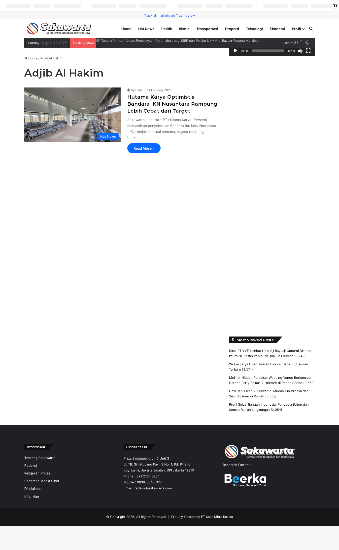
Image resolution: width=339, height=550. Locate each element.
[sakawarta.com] (59, 28)
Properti (232, 29)
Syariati (136, 90)
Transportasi (207, 29)
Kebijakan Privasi (37, 473)
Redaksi (30, 465)
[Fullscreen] (308, 50)
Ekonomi (277, 29)
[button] (237, 95)
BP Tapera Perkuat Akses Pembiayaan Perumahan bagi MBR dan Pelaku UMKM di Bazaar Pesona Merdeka (177, 40)
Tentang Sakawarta (40, 458)
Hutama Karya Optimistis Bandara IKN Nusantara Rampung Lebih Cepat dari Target (172, 104)
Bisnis (184, 29)
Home (126, 29)
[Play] (235, 50)
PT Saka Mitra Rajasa (217, 517)
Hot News (146, 29)
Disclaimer (32, 489)
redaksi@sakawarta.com (153, 488)
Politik (166, 29)
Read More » (144, 148)
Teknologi (254, 29)
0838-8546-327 (149, 482)
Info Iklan (31, 496)
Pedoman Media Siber (41, 481)
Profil (296, 29)
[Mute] (300, 50)
